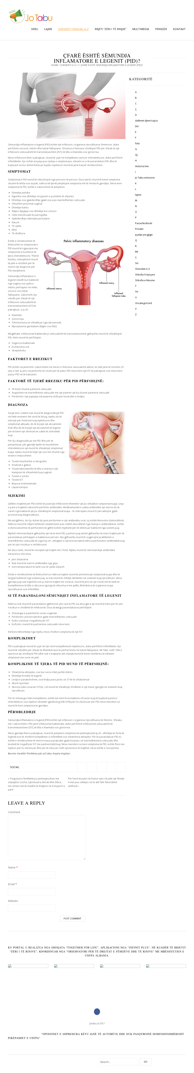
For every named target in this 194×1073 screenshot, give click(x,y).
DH (136, 126)
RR (136, 251)
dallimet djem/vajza (146, 120)
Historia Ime (142, 166)
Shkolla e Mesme (145, 280)
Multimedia (140, 29)
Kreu (34, 29)
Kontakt (179, 29)
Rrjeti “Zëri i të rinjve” (110, 29)
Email (12, 884)
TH (136, 291)
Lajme (48, 29)
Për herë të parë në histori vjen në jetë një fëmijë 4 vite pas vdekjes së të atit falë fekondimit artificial (96, 782)
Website (13, 901)
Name (13, 867)
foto (137, 143)
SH (136, 263)
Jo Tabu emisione (145, 177)
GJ (136, 154)
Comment (14, 812)
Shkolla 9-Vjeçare (145, 274)
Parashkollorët (143, 223)
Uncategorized (143, 303)
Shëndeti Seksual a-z (73, 29)
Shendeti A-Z (68, 65)
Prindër (161, 29)
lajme (138, 194)
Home (54, 65)
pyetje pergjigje (144, 234)
